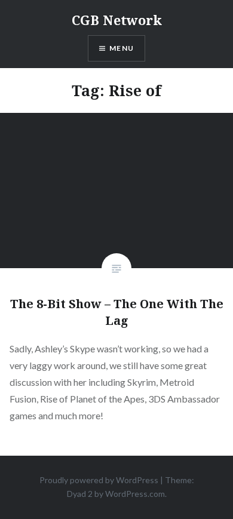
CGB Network (117, 20)
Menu (121, 48)
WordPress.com (135, 494)
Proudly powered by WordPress (98, 480)
